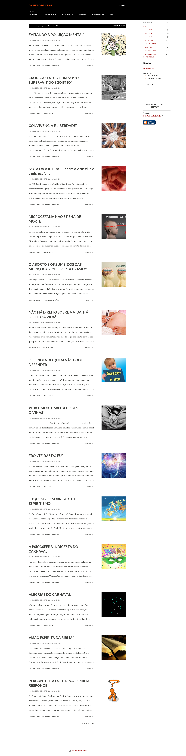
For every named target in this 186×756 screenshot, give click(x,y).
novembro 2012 (150, 51)
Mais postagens (88, 723)
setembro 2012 (150, 44)
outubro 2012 (150, 47)
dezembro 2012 (150, 54)
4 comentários (47, 348)
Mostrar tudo (119, 26)
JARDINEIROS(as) (50, 14)
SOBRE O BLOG (34, 14)
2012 (145, 26)
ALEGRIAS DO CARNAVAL (50, 594)
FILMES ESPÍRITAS (98, 14)
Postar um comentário (50, 65)
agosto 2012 (149, 40)
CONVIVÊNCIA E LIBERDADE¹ (53, 125)
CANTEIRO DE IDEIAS (40, 5)
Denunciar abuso (148, 68)
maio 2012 (148, 30)
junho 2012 (149, 33)
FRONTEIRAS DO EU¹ (46, 455)
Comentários (153, 78)
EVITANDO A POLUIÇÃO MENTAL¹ (56, 34)
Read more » (89, 65)
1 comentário (47, 486)
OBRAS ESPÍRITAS (67, 14)
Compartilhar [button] (34, 65)
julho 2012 (148, 37)
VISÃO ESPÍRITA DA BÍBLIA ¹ (51, 637)
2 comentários (47, 113)
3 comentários (47, 395)
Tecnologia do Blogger (79, 750)
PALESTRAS (83, 14)
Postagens (152, 75)
